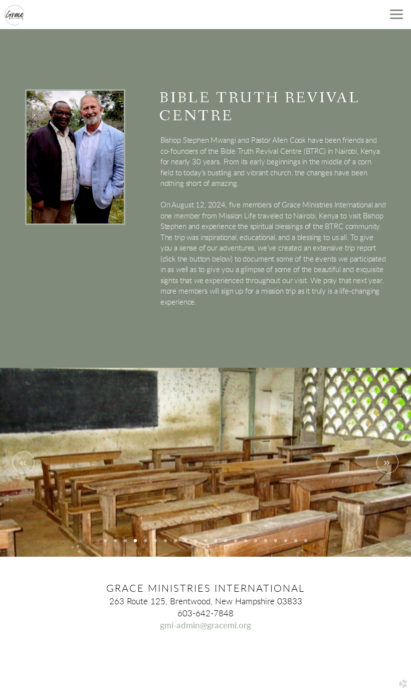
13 (226, 544)
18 (276, 544)
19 (286, 544)
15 (246, 544)
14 (236, 544)
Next (387, 462)
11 (205, 544)
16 (256, 544)
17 (266, 544)
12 (216, 544)
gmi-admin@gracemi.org (205, 625)
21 (306, 544)
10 (195, 544)
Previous (24, 462)
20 (296, 544)
